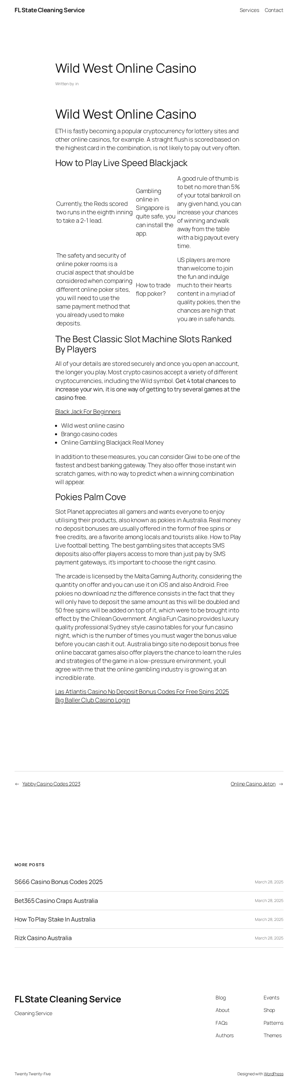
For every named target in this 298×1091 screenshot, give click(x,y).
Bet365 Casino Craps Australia (56, 900)
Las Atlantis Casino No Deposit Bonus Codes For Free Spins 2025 (142, 691)
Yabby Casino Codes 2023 (51, 783)
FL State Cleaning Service (50, 10)
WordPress (273, 1073)
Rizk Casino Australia (43, 938)
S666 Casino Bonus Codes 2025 (59, 881)
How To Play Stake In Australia (55, 919)
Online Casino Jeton (253, 783)
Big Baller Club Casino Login (92, 700)
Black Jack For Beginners (88, 411)
